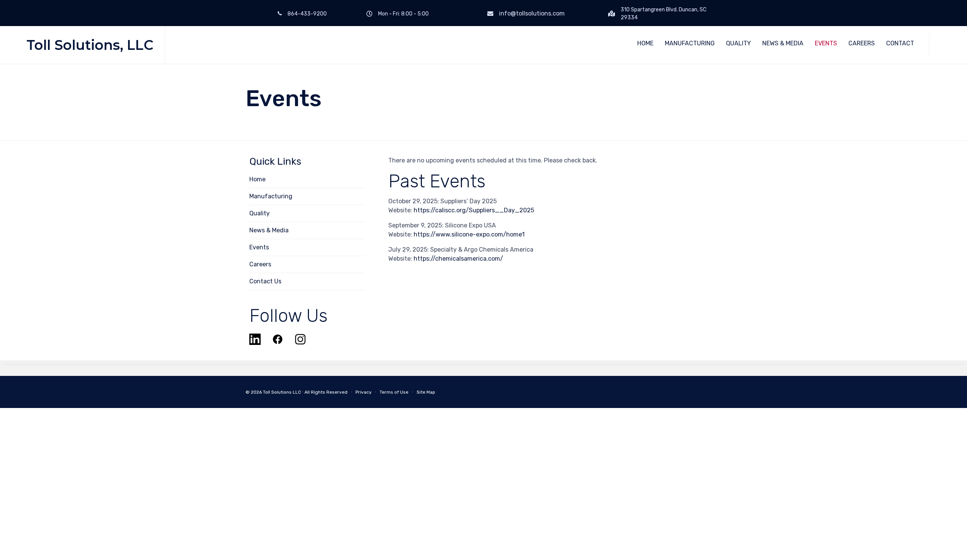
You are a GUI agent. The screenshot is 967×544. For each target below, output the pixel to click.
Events (259, 247)
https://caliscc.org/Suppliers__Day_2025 (474, 210)
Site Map (426, 392)
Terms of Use (394, 392)
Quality (259, 213)
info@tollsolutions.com (532, 13)
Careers (260, 264)
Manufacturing (270, 196)
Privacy (363, 392)
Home (257, 179)
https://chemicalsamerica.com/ (458, 258)
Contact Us (265, 281)
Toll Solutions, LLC (89, 45)
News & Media (269, 230)
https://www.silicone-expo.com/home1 (469, 234)
